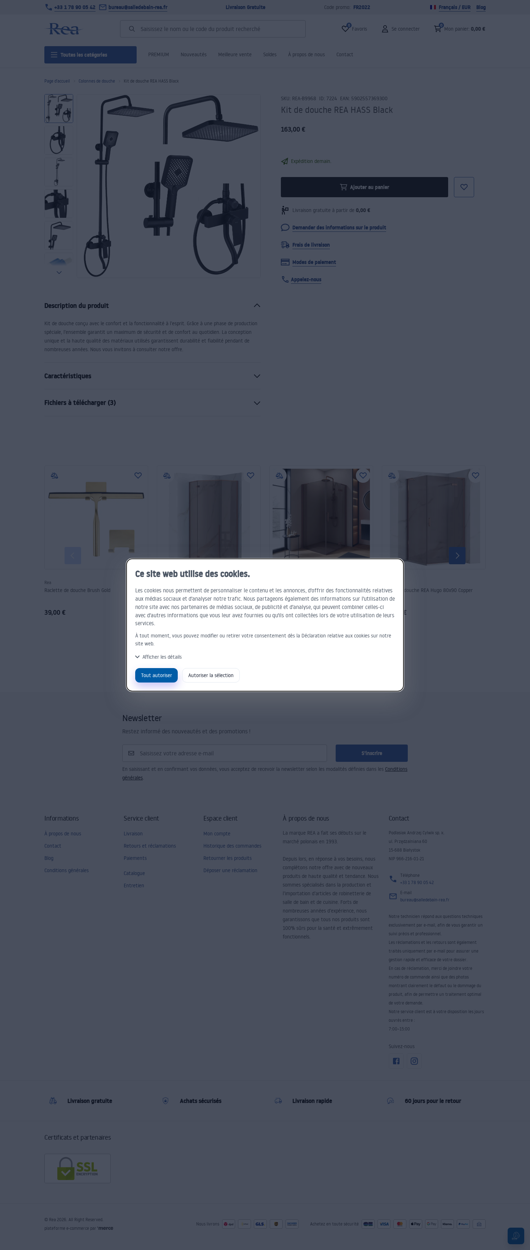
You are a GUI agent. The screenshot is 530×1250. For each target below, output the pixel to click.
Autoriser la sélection (211, 675)
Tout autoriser (156, 675)
